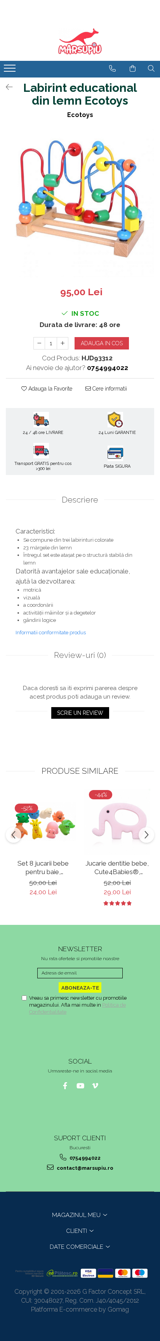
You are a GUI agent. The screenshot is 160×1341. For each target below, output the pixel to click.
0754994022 (84, 1158)
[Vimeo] (95, 1086)
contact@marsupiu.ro (84, 1168)
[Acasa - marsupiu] (80, 41)
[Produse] (10, 70)
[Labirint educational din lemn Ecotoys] (80, 203)
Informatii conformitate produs (51, 632)
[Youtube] (80, 1086)
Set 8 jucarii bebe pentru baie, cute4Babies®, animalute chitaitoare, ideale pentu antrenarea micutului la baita (43, 867)
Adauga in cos (102, 343)
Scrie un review (80, 713)
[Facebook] (65, 1086)
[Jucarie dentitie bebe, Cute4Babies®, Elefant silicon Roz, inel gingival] (117, 822)
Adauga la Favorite (49, 389)
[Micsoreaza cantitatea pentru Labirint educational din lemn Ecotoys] (39, 343)
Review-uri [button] (80, 655)
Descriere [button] (80, 499)
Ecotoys (80, 115)
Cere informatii (109, 389)
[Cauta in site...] (151, 68)
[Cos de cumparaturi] (132, 68)
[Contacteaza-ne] (112, 68)
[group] (80, 203)
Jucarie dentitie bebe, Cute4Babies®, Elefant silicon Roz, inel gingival (117, 867)
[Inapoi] (6, 87)
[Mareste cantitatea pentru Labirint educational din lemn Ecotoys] (62, 343)
